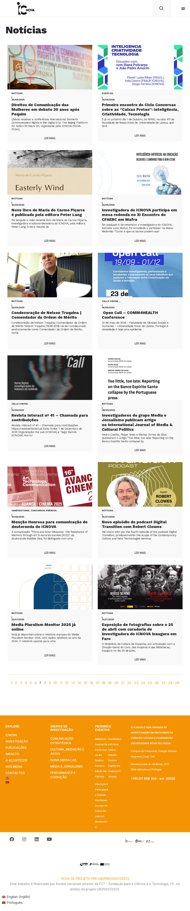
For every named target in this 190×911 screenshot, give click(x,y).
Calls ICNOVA (110, 301)
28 (170, 683)
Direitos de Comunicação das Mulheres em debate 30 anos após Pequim (45, 109)
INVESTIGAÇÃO (17, 741)
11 (61, 683)
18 (103, 683)
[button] (183, 8)
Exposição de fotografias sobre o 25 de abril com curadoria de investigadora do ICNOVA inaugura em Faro (139, 631)
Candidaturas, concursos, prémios (34, 510)
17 (97, 683)
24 (143, 683)
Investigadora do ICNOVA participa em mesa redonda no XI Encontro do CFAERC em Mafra (139, 215)
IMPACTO (12, 754)
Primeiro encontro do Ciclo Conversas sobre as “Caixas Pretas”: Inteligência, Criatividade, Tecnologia (140, 109)
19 (109, 683)
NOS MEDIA (14, 766)
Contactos (15, 773)
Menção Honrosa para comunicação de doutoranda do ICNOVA (50, 524)
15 (85, 683)
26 (157, 683)
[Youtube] (49, 839)
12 (66, 683)
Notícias (17, 93)
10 (55, 683)
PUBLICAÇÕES (16, 748)
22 (129, 683)
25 (150, 683)
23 (136, 683)
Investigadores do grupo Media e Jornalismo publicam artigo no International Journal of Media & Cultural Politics (137, 422)
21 (122, 683)
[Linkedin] (36, 839)
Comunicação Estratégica (61, 741)
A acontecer (16, 760)
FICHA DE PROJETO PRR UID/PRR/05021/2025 (95, 879)
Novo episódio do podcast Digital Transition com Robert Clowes (134, 524)
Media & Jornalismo (66, 766)
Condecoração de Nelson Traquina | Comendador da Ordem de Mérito (46, 315)
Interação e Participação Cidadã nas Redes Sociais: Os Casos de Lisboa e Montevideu (101, 805)
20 (116, 683)
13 (73, 683)
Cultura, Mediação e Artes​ (67, 752)
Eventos (107, 93)
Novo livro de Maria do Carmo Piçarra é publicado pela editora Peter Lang (48, 212)
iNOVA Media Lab (63, 760)
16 (91, 683)
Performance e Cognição (63, 775)
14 (79, 683)
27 (164, 683)
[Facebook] (12, 839)
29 (177, 683)
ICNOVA (11, 735)
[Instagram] (24, 839)
